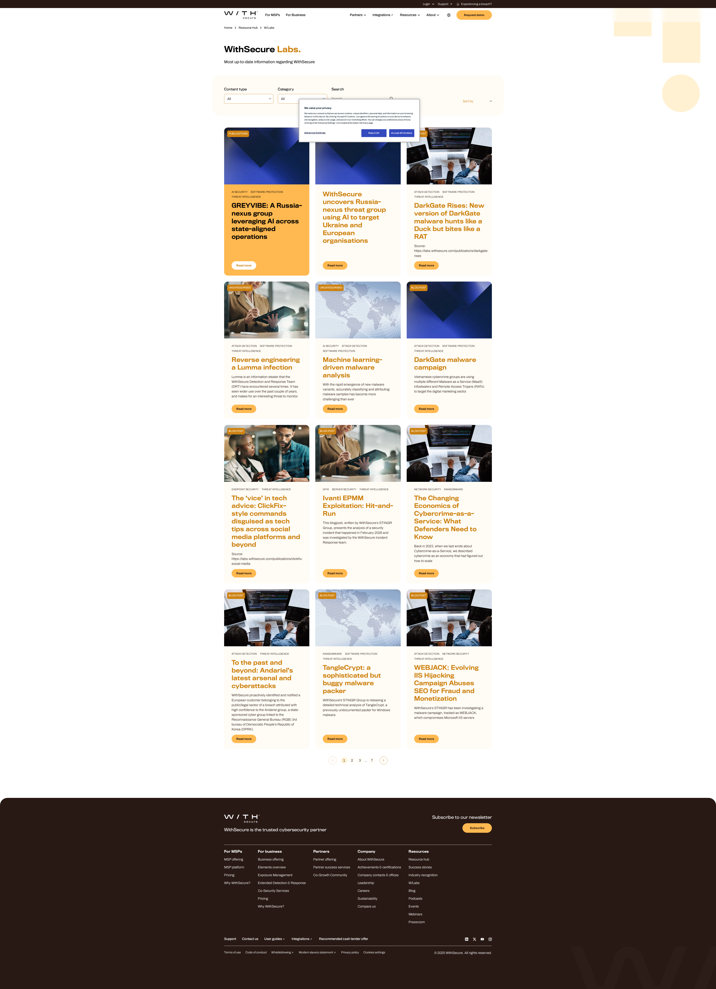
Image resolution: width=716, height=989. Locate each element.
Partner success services (331, 867)
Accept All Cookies (401, 133)
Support (443, 4)
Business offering (271, 859)
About (431, 15)
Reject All (373, 133)
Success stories (420, 867)
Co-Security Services (273, 891)
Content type (235, 89)
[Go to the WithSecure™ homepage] (241, 15)
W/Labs (414, 883)
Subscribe (477, 828)
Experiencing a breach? (476, 4)
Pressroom (417, 922)
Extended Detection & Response (282, 883)
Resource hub (419, 859)
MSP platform (234, 867)
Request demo (474, 15)
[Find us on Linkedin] (466, 938)
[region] (359, 120)
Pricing (229, 875)
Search (338, 89)
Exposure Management (275, 875)
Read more (244, 265)
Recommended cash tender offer (343, 939)
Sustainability (367, 898)
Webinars (415, 914)
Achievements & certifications (379, 867)
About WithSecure (371, 859)
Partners (356, 15)
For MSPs (272, 15)
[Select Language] (448, 15)
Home (228, 27)
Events (414, 906)
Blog (412, 891)
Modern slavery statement (316, 952)
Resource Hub (248, 27)
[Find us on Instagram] (490, 938)
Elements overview (272, 867)
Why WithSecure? (237, 883)
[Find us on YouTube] (482, 938)
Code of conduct (256, 952)
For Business (295, 15)
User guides (273, 939)
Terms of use (232, 952)
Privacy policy (350, 952)
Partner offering (324, 859)
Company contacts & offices (378, 875)
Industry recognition (423, 875)
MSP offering (233, 859)
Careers (364, 891)
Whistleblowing (281, 952)
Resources (408, 15)
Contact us (250, 939)
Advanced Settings (315, 133)
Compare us (367, 906)
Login (426, 4)
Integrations (381, 15)
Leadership (366, 883)
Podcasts (415, 898)
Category (286, 89)
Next (383, 760)
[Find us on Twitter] (474, 938)
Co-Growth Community (330, 875)
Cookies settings (374, 952)
